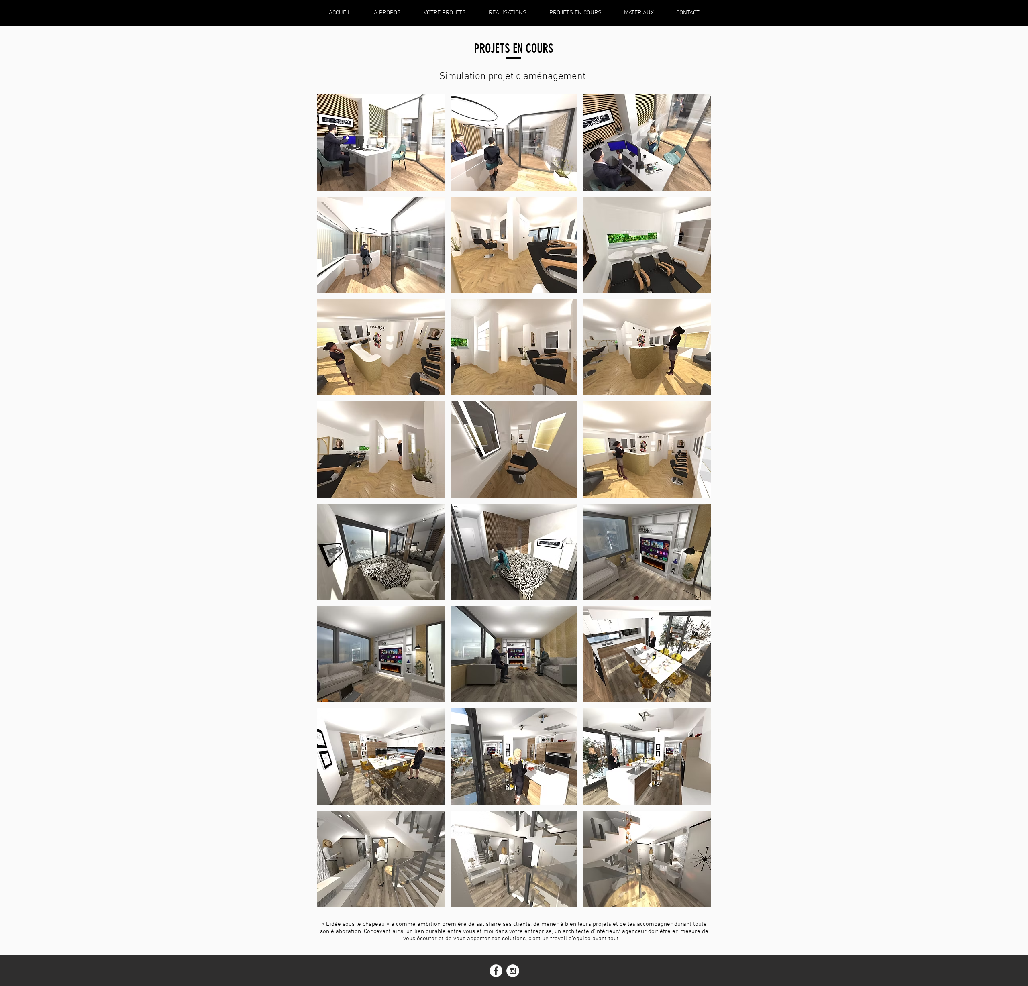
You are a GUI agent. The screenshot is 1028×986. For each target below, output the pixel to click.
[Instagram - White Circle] (512, 970)
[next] (696, 505)
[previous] (332, 505)
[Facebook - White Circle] (496, 970)
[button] (381, 142)
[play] (694, 900)
